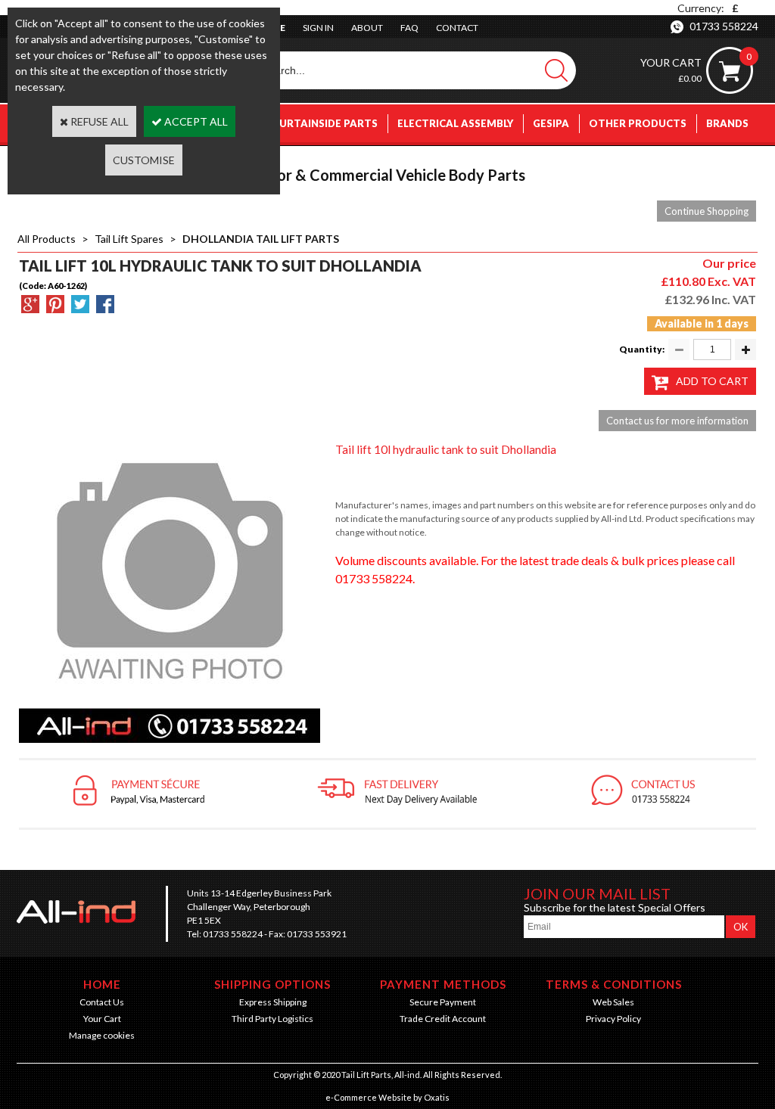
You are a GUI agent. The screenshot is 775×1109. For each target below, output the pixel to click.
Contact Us (101, 1002)
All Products (46, 238)
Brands (727, 123)
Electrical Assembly (455, 123)
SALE (736, 161)
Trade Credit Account (443, 1018)
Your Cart (102, 1018)
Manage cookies (102, 1035)
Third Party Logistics (272, 1018)
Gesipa (551, 123)
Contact (457, 27)
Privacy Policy (613, 1018)
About (367, 27)
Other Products (637, 123)
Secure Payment (442, 1002)
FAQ (409, 27)
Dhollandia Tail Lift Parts (260, 238)
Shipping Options (272, 984)
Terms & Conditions (614, 984)
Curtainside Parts (325, 123)
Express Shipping (273, 1002)
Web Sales (613, 1002)
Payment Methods (443, 984)
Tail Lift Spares (129, 238)
